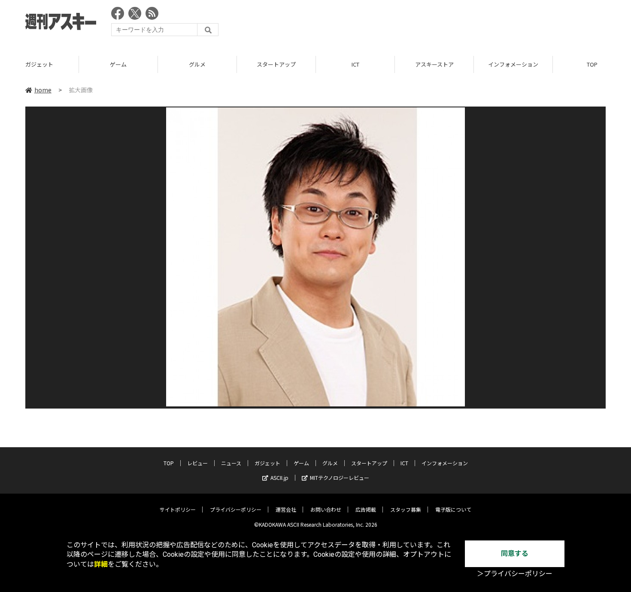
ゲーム (118, 64)
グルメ (197, 64)
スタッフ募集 (405, 509)
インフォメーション (513, 64)
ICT (355, 64)
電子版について (453, 509)
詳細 (101, 564)
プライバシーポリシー (235, 509)
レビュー (197, 463)
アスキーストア (434, 64)
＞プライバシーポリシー (514, 574)
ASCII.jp (279, 477)
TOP (169, 463)
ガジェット (39, 64)
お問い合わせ (325, 509)
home (43, 89)
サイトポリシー (178, 509)
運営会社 (286, 509)
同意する (514, 553)
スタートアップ (276, 64)
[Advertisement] (449, 23)
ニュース (231, 463)
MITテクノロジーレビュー (339, 477)
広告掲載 (365, 509)
